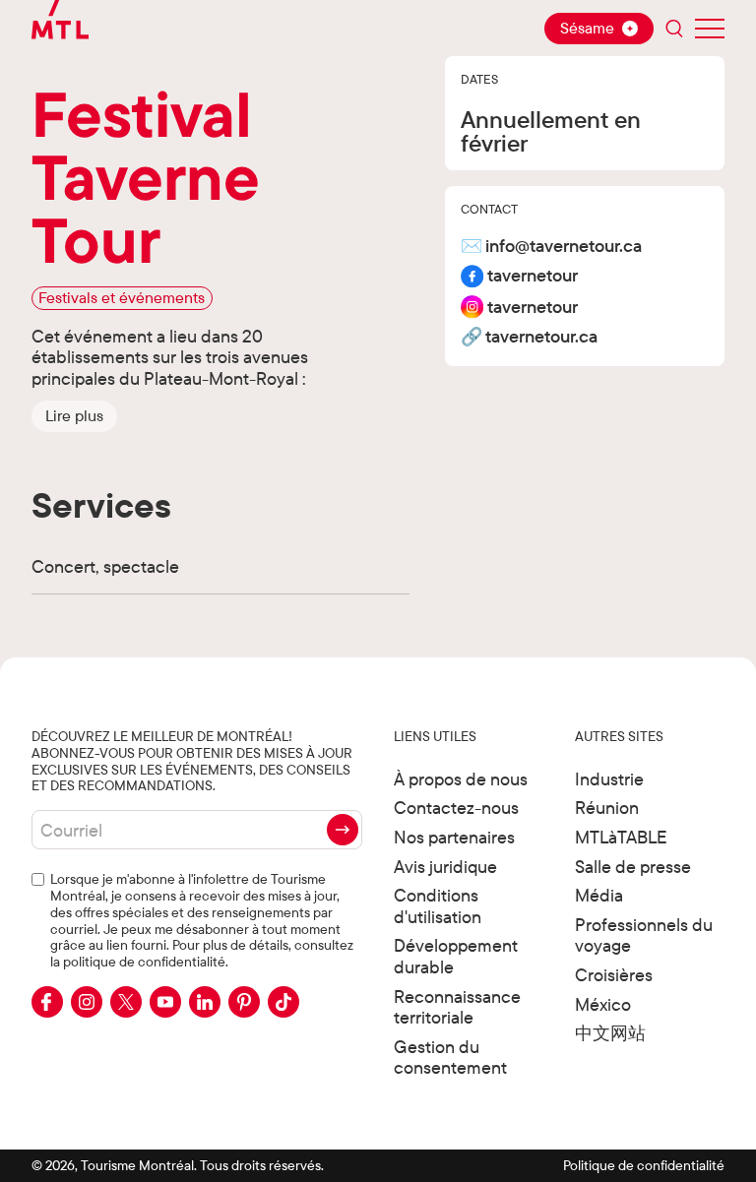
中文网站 (610, 1033)
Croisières (614, 975)
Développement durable (456, 956)
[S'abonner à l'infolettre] (342, 829)
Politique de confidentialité (643, 1165)
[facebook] (47, 1002)
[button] (74, 416)
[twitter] (126, 1002)
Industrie (609, 779)
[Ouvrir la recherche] (674, 28)
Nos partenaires (454, 837)
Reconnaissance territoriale (457, 1007)
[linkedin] (204, 1002)
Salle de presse (633, 866)
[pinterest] (244, 1002)
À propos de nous (461, 779)
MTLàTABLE (621, 837)
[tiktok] (283, 1002)
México (603, 1004)
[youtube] (165, 1002)
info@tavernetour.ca (563, 246)
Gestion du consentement (450, 1057)
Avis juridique (445, 866)
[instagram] (86, 1002)
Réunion (607, 807)
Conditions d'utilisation (437, 906)
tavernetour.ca (541, 337)
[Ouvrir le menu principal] (709, 28)
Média (599, 895)
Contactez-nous (456, 807)
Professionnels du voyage (644, 935)
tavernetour (532, 276)
